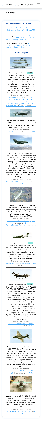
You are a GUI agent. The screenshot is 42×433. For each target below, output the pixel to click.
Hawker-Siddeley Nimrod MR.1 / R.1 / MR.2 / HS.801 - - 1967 (21, 105)
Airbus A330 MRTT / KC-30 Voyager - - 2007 (21, 222)
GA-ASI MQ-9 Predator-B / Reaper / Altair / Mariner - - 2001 (21, 325)
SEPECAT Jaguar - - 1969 (21, 132)
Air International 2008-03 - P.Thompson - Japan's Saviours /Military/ (20, 45)
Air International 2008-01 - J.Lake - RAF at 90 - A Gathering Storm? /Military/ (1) (20, 38)
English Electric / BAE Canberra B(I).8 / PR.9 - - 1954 (21, 372)
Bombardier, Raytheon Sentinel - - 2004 (21, 100)
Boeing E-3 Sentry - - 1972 (21, 97)
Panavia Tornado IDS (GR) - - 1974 (21, 182)
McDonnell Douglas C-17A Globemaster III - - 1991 (21, 264)
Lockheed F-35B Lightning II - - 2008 (21, 412)
